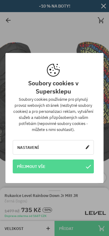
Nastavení (28, 147)
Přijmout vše (31, 166)
